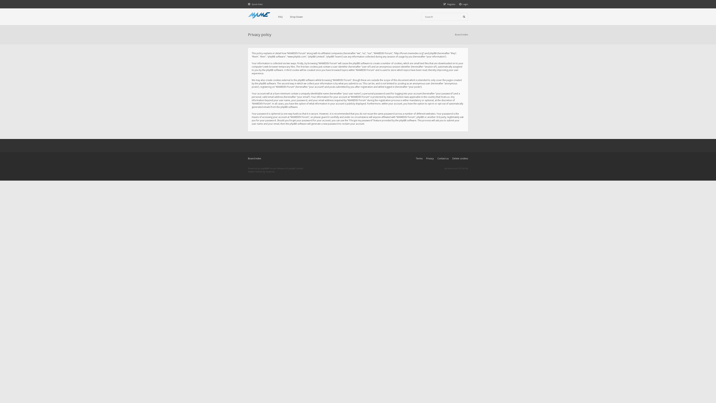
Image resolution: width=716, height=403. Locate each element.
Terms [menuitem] (419, 158)
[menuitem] (463, 4)
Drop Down (296, 16)
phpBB (264, 168)
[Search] (464, 17)
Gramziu (270, 171)
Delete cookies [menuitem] (460, 158)
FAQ (280, 16)
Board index (254, 158)
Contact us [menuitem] (443, 158)
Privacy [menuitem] (430, 158)
